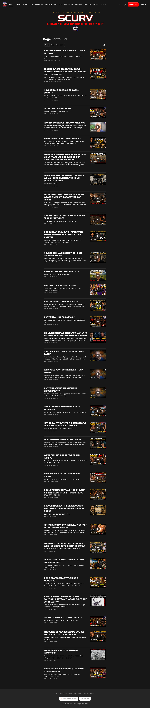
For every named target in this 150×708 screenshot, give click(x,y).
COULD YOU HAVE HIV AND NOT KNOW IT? (64, 490)
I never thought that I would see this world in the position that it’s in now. (64, 566)
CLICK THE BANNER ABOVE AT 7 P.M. (57, 514)
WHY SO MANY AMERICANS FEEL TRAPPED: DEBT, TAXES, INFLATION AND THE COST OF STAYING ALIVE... (64, 142)
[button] (11, 4)
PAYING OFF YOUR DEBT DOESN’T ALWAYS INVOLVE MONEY (65, 561)
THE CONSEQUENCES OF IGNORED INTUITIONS (61, 651)
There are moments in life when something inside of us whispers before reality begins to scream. (63, 657)
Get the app (85, 699)
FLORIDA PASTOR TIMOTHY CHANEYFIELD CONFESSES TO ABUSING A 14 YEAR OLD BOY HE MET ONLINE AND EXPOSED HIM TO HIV (64, 585)
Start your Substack (70, 699)
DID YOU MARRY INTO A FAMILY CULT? (63, 617)
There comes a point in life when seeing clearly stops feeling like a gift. (65, 638)
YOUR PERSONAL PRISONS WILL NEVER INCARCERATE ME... (63, 254)
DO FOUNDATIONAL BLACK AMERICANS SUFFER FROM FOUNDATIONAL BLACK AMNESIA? (63, 234)
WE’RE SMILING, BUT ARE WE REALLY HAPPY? (62, 456)
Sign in (143, 4)
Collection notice (88, 693)
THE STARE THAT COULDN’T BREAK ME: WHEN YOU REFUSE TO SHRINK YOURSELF (64, 544)
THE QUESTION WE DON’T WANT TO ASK (58, 429)
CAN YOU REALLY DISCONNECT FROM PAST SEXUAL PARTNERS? (65, 216)
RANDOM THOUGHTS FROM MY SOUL (62, 271)
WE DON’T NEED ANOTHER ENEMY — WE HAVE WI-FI (62, 479)
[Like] (45, 148)
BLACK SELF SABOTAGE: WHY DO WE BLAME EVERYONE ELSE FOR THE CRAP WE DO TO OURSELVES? (65, 72)
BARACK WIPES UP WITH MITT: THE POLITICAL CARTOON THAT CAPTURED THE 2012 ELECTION (65, 599)
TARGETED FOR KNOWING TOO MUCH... (63, 439)
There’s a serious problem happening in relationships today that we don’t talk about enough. (65, 395)
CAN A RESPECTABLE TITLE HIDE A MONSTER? (61, 579)
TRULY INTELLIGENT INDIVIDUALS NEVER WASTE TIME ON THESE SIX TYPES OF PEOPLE (64, 197)
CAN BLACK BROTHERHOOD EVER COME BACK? (64, 352)
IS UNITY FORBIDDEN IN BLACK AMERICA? (64, 123)
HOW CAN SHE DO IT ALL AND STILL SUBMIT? (61, 91)
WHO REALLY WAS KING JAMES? (60, 285)
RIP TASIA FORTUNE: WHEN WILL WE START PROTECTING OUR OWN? (65, 526)
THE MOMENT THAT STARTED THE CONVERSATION (62, 549)
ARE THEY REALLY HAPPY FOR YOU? (62, 301)
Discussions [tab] (59, 45)
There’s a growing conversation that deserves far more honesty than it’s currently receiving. (63, 241)
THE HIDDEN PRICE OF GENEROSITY (56, 111)
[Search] (120, 4)
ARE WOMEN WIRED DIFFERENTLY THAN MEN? (60, 221)
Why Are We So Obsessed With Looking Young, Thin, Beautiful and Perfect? (62, 675)
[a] (98, 55)
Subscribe (133, 4)
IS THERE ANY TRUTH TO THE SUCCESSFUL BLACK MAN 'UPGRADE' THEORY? (65, 424)
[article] (75, 57)
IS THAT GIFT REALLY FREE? (57, 108)
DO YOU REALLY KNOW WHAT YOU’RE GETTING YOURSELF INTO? (64, 321)
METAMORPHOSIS (50, 184)
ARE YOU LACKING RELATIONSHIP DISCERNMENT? (60, 389)
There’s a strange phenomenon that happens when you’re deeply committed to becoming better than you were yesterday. (64, 376)
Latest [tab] (47, 45)
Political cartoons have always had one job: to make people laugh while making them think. (65, 606)
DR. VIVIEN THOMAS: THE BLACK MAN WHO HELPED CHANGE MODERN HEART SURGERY (65, 334)
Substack (65, 704)
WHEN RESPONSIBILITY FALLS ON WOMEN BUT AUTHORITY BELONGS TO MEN (65, 97)
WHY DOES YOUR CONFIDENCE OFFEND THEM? (63, 371)
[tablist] (54, 45)
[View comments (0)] (59, 63)
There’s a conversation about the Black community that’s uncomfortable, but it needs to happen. (64, 78)
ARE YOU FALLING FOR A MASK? (59, 317)
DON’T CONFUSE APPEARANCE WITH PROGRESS (62, 408)
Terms (79, 693)
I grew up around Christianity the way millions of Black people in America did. (63, 289)
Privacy (73, 693)
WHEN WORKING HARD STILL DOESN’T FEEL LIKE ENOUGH (65, 412)
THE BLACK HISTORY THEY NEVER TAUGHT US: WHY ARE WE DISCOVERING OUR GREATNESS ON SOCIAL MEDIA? (65, 157)
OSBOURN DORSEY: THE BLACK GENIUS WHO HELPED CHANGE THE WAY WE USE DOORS (64, 508)
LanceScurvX (55, 60)
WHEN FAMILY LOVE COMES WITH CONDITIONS (61, 620)
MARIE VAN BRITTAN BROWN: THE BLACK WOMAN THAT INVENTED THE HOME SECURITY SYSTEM (64, 178)
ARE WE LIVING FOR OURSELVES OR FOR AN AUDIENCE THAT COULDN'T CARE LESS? (65, 462)
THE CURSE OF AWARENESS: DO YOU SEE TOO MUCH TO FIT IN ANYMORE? (64, 633)
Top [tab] (52, 45)
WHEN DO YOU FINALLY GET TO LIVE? (62, 138)
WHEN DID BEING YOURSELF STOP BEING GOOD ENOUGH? (64, 670)
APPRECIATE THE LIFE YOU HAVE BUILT (58, 274)
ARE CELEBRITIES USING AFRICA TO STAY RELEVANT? (64, 51)
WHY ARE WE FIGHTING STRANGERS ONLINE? (62, 475)
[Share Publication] (125, 4)
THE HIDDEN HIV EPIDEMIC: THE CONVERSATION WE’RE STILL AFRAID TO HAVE (63, 494)
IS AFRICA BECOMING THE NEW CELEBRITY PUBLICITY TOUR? (63, 57)
